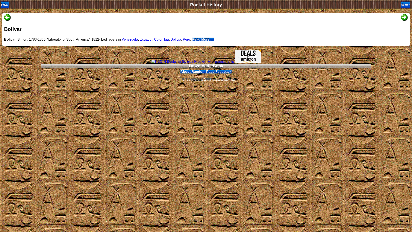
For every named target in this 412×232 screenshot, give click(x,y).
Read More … (203, 39)
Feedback (223, 71)
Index (4, 4)
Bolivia (176, 39)
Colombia (161, 39)
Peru (186, 39)
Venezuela (130, 39)
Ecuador (146, 39)
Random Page (203, 71)
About (185, 71)
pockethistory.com (224, 79)
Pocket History (206, 4)
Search (405, 4)
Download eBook (206, 66)
